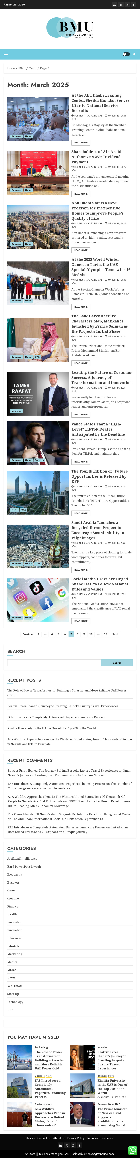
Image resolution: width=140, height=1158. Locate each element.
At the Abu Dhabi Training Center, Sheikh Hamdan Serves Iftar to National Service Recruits (100, 103)
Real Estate (15, 986)
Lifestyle (13, 946)
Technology (15, 1002)
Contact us (43, 1138)
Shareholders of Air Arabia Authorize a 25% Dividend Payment (97, 156)
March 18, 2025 (117, 115)
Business (16, 136)
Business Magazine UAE (88, 115)
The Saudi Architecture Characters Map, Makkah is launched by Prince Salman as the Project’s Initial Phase (99, 324)
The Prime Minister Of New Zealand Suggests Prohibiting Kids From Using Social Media (69, 814)
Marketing (14, 954)
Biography (14, 874)
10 (91, 634)
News (28, 136)
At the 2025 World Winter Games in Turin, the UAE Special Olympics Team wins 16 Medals (100, 267)
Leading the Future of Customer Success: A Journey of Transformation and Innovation (101, 377)
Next (115, 634)
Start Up (39, 460)
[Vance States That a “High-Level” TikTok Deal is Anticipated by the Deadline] (38, 443)
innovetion (14, 930)
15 (105, 634)
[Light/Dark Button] (126, 54)
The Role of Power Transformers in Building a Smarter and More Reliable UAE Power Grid (49, 1060)
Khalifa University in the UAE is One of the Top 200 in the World (51, 728)
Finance (12, 906)
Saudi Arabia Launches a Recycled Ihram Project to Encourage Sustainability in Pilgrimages (97, 530)
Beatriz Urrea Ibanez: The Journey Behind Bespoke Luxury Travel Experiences (63, 771)
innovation (14, 922)
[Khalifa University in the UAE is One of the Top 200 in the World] (82, 1085)
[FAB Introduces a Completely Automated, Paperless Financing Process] (19, 1085)
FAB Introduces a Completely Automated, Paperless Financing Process (56, 717)
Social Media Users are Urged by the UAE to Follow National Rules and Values (99, 584)
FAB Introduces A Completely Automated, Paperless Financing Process (57, 784)
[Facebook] (133, 4)
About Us (59, 1138)
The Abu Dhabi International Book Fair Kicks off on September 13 (57, 819)
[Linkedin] (114, 4)
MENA (28, 563)
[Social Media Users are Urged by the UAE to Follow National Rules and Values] (38, 600)
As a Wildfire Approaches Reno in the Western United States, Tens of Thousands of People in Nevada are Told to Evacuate (50, 1121)
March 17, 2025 (117, 336)
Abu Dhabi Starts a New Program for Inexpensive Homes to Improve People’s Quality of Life (97, 210)
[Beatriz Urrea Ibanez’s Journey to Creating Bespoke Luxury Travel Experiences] (82, 1057)
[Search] (134, 54)
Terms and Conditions (100, 1138)
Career (12, 890)
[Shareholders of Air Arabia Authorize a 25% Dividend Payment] (38, 173)
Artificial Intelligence (22, 859)
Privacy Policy (75, 1138)
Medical (12, 962)
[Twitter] (121, 4)
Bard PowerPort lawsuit (24, 867)
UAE (37, 357)
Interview (16, 411)
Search (16, 651)
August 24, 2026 (110, 1097)
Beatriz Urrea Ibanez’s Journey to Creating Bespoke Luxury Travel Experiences (62, 706)
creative (13, 898)
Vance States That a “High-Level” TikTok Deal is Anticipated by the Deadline (98, 429)
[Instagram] (127, 4)
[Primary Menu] (6, 54)
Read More (81, 142)
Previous (27, 634)
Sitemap (30, 1138)
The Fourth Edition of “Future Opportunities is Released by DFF (99, 476)
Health (12, 914)
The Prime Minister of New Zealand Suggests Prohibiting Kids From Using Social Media (112, 1119)
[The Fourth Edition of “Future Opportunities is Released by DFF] (38, 493)
